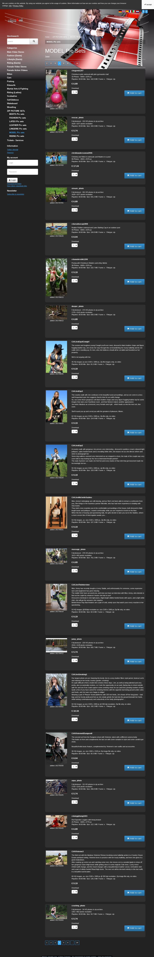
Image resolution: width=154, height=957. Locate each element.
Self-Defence (13, 100)
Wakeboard (12, 103)
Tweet (47, 56)
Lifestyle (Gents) (14, 59)
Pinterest (10, 152)
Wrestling (11, 107)
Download (75, 88)
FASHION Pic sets (17, 118)
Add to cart (135, 93)
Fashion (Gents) (14, 55)
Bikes (9, 74)
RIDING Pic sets (16, 136)
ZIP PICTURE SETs (16, 111)
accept (149, 4)
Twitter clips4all (12, 149)
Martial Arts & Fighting (17, 89)
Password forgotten (14, 184)
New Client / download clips (17, 186)
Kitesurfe (11, 85)
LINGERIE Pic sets (18, 129)
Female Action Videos (17, 70)
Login (13, 180)
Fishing (10, 81)
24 (77, 63)
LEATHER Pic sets (17, 125)
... (72, 63)
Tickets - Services (15, 140)
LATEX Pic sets (16, 121)
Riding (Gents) (13, 63)
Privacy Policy (18, 6)
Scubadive (12, 96)
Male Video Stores (15, 52)
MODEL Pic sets (53, 42)
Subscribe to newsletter (15, 194)
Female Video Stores (16, 67)
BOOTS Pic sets (16, 114)
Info (10, 6)
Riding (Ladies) (14, 92)
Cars (9, 78)
